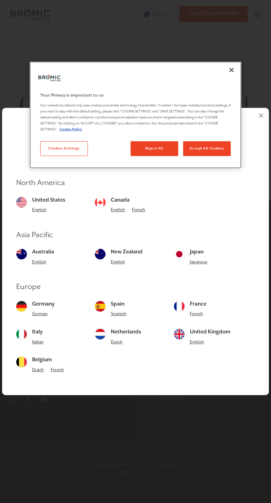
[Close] (261, 115)
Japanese (198, 262)
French (138, 210)
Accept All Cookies (206, 148)
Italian (37, 342)
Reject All (154, 148)
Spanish (118, 314)
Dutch (116, 342)
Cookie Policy (71, 129)
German (40, 314)
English (39, 210)
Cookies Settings (64, 148)
